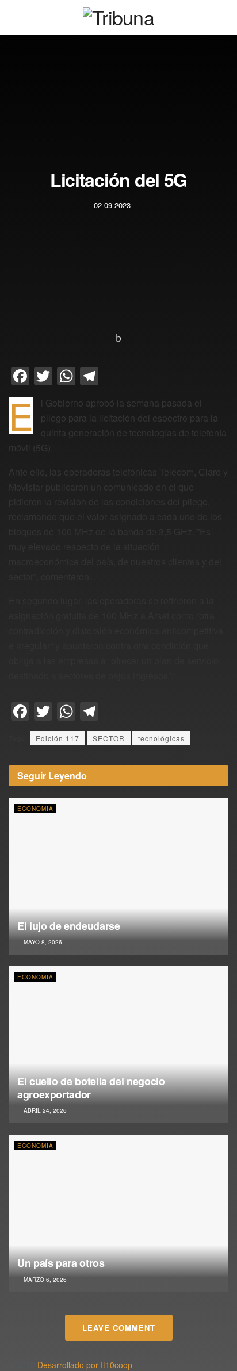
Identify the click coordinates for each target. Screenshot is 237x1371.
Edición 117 (57, 738)
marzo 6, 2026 (44, 1280)
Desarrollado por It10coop (84, 1364)
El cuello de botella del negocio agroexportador (91, 1088)
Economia (35, 809)
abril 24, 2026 (44, 1110)
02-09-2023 (112, 205)
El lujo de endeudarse (68, 925)
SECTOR (109, 738)
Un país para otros (61, 1262)
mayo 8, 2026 (42, 942)
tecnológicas (161, 738)
